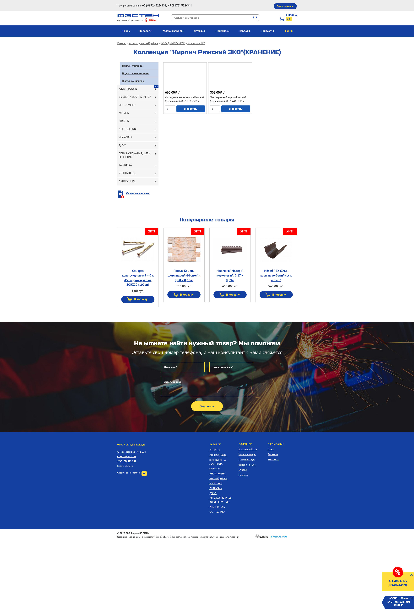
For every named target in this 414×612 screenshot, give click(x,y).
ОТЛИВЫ (124, 121)
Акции (289, 31)
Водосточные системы (135, 73)
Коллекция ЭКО (196, 43)
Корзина (291, 15)
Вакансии (273, 454)
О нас (124, 31)
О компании (276, 444)
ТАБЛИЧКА (125, 165)
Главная (121, 43)
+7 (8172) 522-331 (126, 456)
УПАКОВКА (125, 137)
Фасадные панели (133, 81)
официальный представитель (130, 20)
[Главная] (138, 15)
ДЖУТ (122, 145)
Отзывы (199, 31)
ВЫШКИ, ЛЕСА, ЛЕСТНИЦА (135, 96)
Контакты (267, 31)
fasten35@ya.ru (125, 465)
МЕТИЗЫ (124, 113)
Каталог (144, 31)
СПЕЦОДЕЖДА (127, 129)
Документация (247, 459)
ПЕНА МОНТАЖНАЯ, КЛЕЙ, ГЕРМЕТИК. (135, 155)
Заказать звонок (285, 6)
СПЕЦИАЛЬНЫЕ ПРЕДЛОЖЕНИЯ (398, 582)
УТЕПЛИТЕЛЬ (127, 173)
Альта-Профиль (149, 43)
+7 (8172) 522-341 (126, 461)
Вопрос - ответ (247, 464)
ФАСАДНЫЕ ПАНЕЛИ (173, 43)
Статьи (243, 469)
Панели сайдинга (132, 66)
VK (144, 473)
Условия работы (172, 31)
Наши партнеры (247, 454)
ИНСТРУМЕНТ (127, 105)
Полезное (222, 31)
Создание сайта (279, 536)
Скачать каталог (138, 193)
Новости (244, 31)
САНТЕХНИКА (127, 181)
